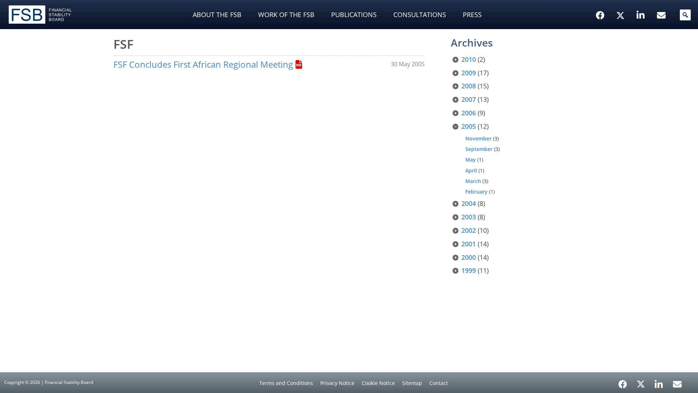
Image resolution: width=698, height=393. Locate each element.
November (478, 138)
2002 (468, 230)
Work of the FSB (286, 14)
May (470, 159)
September (479, 149)
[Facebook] (623, 381)
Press (472, 14)
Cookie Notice (378, 383)
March (473, 181)
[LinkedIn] (659, 381)
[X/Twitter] (621, 4)
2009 (468, 72)
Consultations (419, 14)
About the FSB (217, 14)
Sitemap (412, 383)
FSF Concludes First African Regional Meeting (203, 64)
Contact (438, 383)
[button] (685, 14)
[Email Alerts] (677, 383)
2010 (468, 59)
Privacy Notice (337, 383)
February (476, 191)
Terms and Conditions (286, 383)
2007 (468, 99)
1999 (468, 270)
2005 (468, 126)
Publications (354, 14)
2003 (468, 217)
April (471, 170)
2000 (468, 257)
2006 (468, 112)
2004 (468, 203)
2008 (468, 86)
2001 (468, 243)
